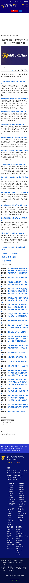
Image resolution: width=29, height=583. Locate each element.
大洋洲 (21, 446)
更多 (14, 570)
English (21, 448)
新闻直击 (11, 493)
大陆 (10, 35)
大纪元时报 (17, 567)
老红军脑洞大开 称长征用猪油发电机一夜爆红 (14, 150)
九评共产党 (18, 538)
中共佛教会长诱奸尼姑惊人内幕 (17, 379)
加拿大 (12, 446)
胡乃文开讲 (20, 515)
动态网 (24, 569)
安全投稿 (10, 562)
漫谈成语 (10, 519)
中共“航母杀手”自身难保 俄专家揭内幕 (12, 124)
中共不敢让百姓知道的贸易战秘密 (18, 404)
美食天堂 (9, 535)
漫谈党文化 (18, 550)
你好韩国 (9, 533)
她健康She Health (22, 513)
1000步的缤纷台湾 (11, 545)
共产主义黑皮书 (19, 546)
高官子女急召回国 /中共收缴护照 (17, 289)
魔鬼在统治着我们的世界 (22, 536)
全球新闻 (11, 485)
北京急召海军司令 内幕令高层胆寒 (18, 314)
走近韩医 (20, 521)
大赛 (15, 1)
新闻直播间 (14, 10)
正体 (24, 1)
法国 (2, 448)
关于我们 (10, 560)
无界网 (3, 570)
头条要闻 (9, 475)
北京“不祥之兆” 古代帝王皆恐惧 (17, 382)
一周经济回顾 (12, 499)
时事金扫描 (21, 489)
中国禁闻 (11, 489)
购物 (18, 462)
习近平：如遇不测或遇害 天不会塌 (18, 395)
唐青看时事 (21, 499)
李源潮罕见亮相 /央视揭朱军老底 (17, 291)
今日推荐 (9, 477)
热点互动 (21, 487)
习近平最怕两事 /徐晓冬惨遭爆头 (17, 373)
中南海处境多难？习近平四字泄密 (18, 298)
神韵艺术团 (10, 567)
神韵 (11, 1)
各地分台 (19, 1)
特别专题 (19, 527)
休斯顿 (25, 446)
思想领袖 (21, 493)
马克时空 (21, 503)
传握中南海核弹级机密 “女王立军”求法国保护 (14, 99)
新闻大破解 (21, 495)
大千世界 (9, 540)
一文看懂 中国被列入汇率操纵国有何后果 (13, 164)
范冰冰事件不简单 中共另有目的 (17, 268)
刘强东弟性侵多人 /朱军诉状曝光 (17, 305)
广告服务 (15, 562)
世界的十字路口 (22, 501)
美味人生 (9, 536)
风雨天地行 (18, 544)
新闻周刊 (11, 495)
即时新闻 (20, 475)
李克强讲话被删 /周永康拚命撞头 (17, 370)
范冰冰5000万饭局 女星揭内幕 (17, 307)
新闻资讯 (6, 35)
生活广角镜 (9, 529)
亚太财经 (11, 505)
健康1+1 (20, 511)
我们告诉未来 (19, 529)
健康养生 (20, 509)
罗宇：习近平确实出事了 (15, 389)
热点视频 (15, 475)
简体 (27, 1)
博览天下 (15, 477)
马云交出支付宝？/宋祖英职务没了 (18, 345)
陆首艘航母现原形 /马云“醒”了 (17, 339)
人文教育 (11, 509)
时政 (14, 35)
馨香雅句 (10, 517)
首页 (2, 35)
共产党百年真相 (19, 533)
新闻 (8, 468)
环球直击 (11, 487)
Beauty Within (10, 538)
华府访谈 (11, 497)
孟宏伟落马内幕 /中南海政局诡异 (17, 270)
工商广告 (18, 554)
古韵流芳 (10, 515)
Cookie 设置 (14, 580)
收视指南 (16, 560)
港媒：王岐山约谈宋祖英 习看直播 (18, 325)
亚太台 (10, 448)
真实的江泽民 (19, 540)
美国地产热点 (11, 524)
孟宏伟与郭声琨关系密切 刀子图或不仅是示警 (14, 192)
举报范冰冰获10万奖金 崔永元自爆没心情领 (14, 205)
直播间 (15, 459)
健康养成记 (20, 517)
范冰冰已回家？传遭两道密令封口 (18, 336)
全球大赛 (15, 479)
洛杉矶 (16, 446)
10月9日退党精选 (6, 261)
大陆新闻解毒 (22, 505)
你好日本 (9, 531)
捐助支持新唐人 (12, 462)
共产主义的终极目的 (21, 535)
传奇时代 (18, 531)
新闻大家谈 (21, 485)
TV (20, 10)
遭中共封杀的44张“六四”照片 (16, 411)
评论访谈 (21, 483)
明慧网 (19, 569)
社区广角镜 (11, 501)
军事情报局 (21, 497)
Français (3, 450)
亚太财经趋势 (12, 503)
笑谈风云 (10, 513)
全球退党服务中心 (12, 569)
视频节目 (21, 457)
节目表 (9, 459)
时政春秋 (21, 491)
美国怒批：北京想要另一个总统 (17, 282)
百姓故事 (18, 548)
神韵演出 (9, 479)
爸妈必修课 (10, 521)
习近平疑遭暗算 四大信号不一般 (17, 398)
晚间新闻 (11, 491)
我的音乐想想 (10, 548)
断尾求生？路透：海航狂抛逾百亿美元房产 (13, 111)
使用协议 (4, 562)
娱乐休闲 (10, 527)
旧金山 (6, 448)
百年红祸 (18, 542)
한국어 (18, 450)
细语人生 (21, 507)
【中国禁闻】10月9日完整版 (9, 253)
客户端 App (4, 564)
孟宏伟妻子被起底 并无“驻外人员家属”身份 (14, 137)
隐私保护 (22, 560)
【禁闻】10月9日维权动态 (8, 257)
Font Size (22, 70)
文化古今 (10, 522)
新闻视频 (11, 483)
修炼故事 (18, 552)
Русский (9, 450)
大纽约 (8, 446)
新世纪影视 (9, 570)
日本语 (14, 450)
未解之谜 (10, 511)
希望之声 (4, 569)
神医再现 (20, 519)
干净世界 (24, 567)
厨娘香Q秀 (9, 542)
